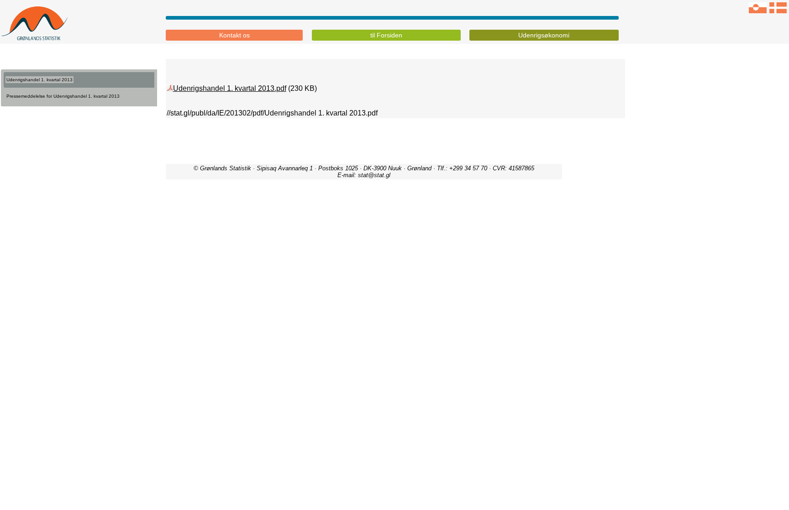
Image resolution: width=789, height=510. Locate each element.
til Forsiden (386, 35)
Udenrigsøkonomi (543, 35)
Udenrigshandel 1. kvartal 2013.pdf (229, 88)
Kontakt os (234, 35)
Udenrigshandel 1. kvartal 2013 (39, 79)
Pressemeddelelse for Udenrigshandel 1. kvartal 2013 (63, 96)
